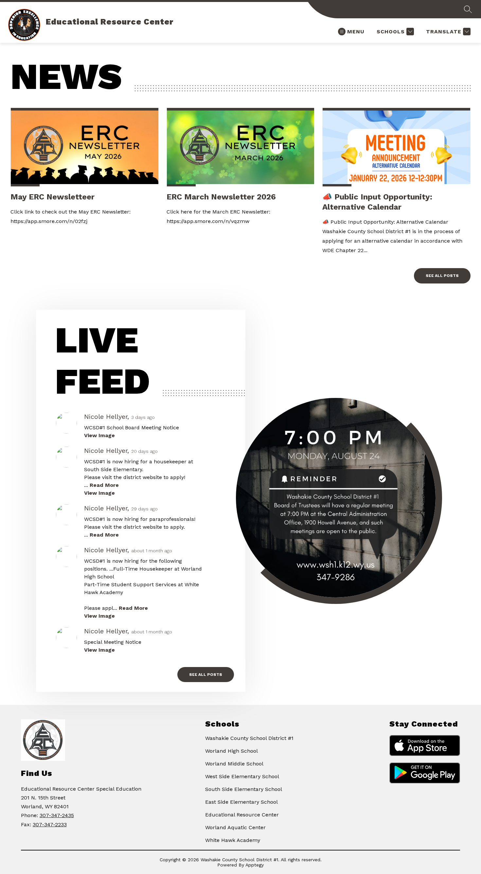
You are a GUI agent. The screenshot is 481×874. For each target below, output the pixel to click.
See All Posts (442, 275)
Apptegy (254, 864)
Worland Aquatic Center (235, 827)
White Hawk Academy (232, 840)
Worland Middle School (234, 764)
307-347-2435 (57, 815)
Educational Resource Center (242, 815)
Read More (104, 485)
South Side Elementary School (243, 789)
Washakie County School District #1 (249, 738)
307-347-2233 (50, 824)
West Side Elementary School (242, 776)
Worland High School (231, 751)
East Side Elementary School (241, 802)
